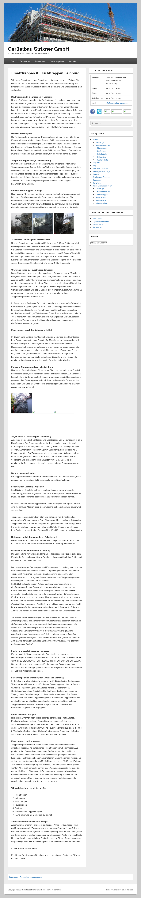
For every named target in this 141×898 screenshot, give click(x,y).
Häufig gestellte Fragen (102, 171)
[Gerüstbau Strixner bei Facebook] (92, 112)
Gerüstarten (25, 61)
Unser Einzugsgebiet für (102, 185)
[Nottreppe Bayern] (64, 412)
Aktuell (95, 139)
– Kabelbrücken (102, 154)
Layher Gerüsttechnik (101, 221)
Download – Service (100, 168)
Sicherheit (97, 183)
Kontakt (72, 61)
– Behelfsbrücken (103, 145)
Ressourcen (97, 180)
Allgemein (96, 162)
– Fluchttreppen (102, 148)
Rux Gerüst (97, 227)
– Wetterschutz (102, 159)
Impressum (13, 877)
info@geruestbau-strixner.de (117, 103)
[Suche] (92, 123)
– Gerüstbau (100, 151)
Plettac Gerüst (98, 224)
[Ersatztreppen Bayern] (21, 412)
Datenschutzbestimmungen (31, 877)
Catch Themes (127, 890)
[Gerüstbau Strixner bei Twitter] (99, 112)
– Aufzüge (100, 142)
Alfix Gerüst (97, 218)
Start (13, 61)
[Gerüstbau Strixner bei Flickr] (107, 112)
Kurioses (96, 174)
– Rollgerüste (101, 157)
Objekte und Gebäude (101, 177)
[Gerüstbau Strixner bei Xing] (116, 112)
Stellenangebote (57, 61)
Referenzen (40, 61)
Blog (94, 165)
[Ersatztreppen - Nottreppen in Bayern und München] (64, 232)
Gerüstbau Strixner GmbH (38, 48)
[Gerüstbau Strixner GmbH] (70, 41)
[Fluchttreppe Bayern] (42, 412)
